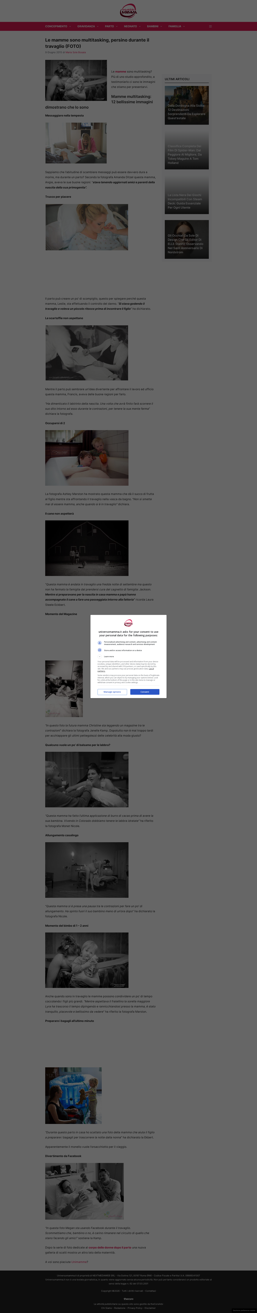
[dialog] (128, 656)
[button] (128, 656)
